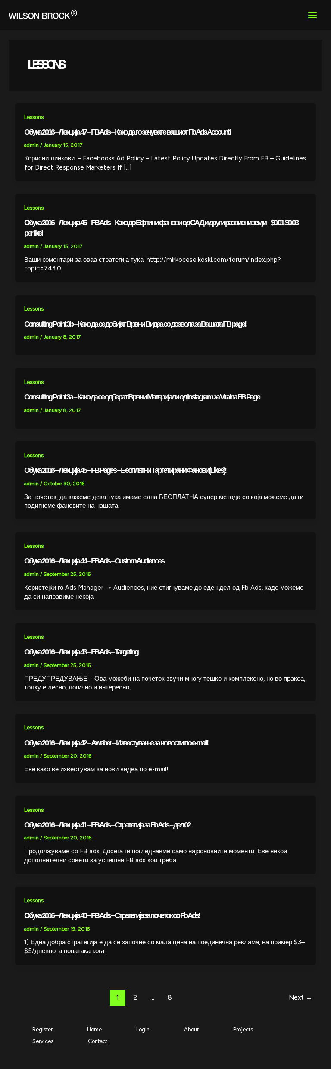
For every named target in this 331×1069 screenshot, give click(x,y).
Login (143, 1029)
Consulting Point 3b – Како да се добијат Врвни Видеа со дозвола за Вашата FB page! (135, 323)
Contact (97, 1041)
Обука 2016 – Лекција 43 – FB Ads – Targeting (81, 651)
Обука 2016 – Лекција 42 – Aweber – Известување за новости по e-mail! (116, 742)
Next (300, 997)
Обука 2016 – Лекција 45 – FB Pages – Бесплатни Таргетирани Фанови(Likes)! (125, 470)
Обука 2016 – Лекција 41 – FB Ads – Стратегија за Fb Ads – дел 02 (107, 824)
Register (42, 1029)
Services (42, 1041)
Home (94, 1029)
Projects (243, 1029)
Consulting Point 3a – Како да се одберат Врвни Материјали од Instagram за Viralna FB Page (141, 396)
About (191, 1029)
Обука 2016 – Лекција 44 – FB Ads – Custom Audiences (94, 560)
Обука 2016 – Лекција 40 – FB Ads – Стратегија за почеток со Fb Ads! (112, 915)
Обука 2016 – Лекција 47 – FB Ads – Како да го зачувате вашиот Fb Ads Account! (127, 131)
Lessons (34, 117)
